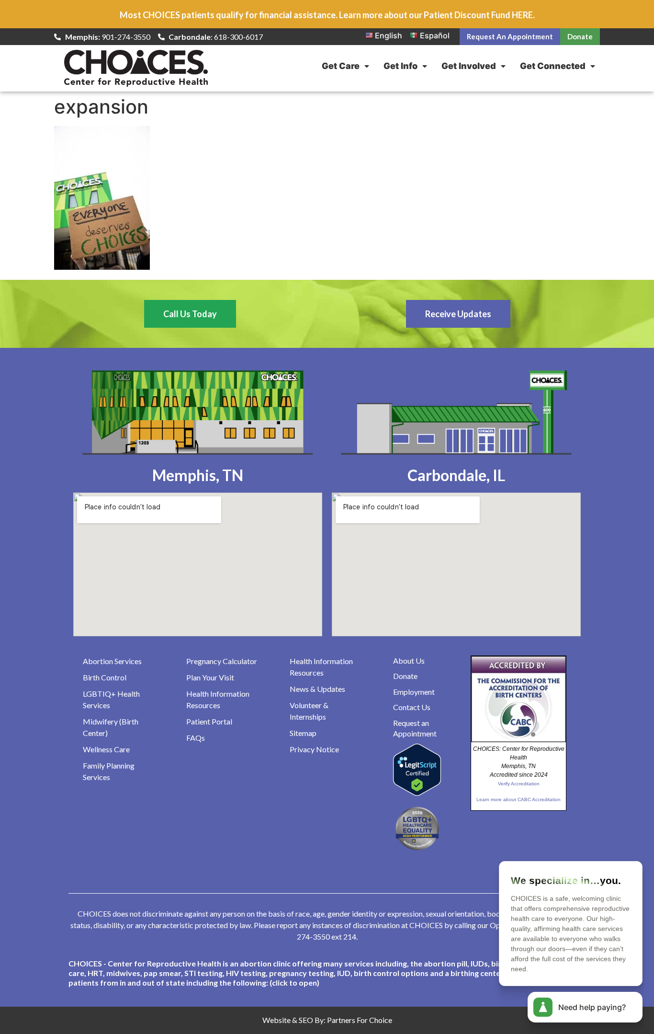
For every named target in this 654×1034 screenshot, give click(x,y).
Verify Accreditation (519, 783)
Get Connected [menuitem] (553, 66)
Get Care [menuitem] (341, 66)
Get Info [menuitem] (400, 66)
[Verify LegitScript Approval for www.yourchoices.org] (417, 793)
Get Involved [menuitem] (468, 66)
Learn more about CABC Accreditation (518, 799)
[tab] (327, 973)
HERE (522, 15)
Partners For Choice (359, 1019)
